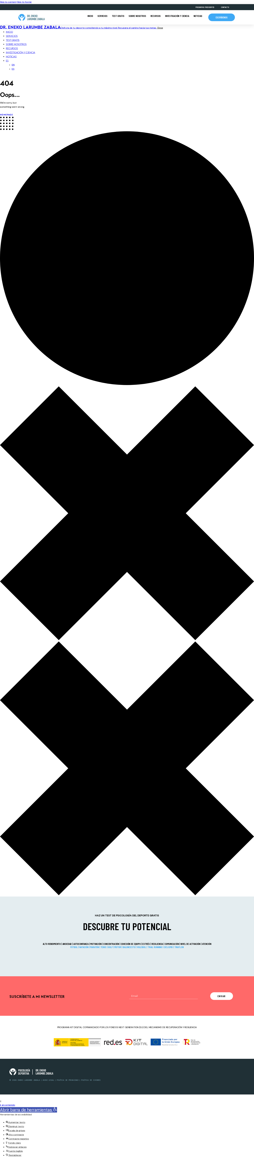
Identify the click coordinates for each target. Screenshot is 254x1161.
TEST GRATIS (118, 15)
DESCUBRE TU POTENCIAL (127, 926)
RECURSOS (156, 15)
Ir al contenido (7, 1105)
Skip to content (8, 2)
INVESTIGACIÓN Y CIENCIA (177, 15)
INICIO (90, 15)
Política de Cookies (90, 1080)
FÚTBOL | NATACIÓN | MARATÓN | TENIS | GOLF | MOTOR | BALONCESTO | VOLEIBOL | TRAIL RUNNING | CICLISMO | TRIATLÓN (127, 947)
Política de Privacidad (67, 1080)
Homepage (6, 115)
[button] (0, 1100)
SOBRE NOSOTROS (137, 15)
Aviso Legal (49, 1080)
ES (7, 60)
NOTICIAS (198, 15)
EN (13, 64)
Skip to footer (24, 2)
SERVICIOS (102, 15)
